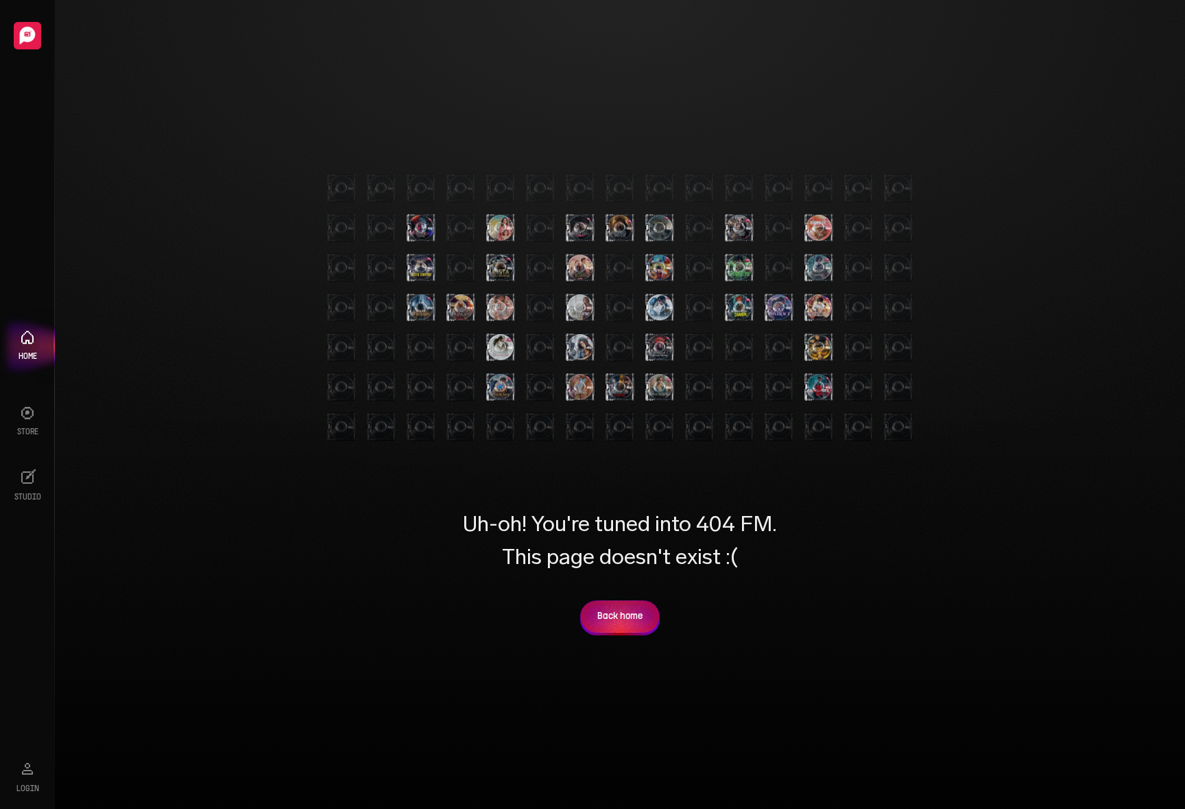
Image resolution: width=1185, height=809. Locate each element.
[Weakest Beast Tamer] (739, 307)
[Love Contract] (779, 307)
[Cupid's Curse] (580, 307)
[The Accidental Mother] (580, 347)
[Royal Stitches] (659, 387)
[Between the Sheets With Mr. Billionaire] (500, 307)
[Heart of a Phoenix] (500, 387)
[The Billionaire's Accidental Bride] (739, 227)
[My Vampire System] (421, 227)
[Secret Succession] (580, 387)
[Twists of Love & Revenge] (620, 387)
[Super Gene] (818, 347)
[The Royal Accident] (580, 267)
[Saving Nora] (500, 227)
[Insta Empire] (421, 267)
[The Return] (659, 227)
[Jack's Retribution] (818, 307)
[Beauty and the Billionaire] (500, 347)
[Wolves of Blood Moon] (659, 347)
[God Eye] (739, 267)
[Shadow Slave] (818, 267)
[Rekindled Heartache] (818, 227)
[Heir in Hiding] (421, 307)
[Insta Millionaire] (500, 267)
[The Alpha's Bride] (620, 227)
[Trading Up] (659, 307)
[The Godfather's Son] (818, 387)
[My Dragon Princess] (460, 307)
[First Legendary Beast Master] (659, 267)
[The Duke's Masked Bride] (580, 227)
